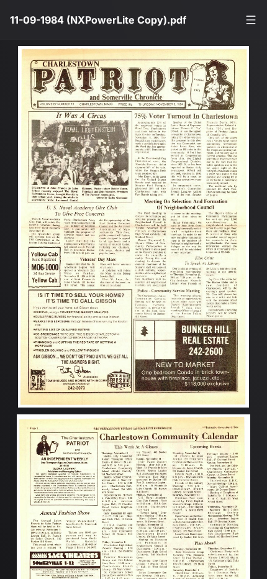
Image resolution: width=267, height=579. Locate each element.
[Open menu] (251, 20)
